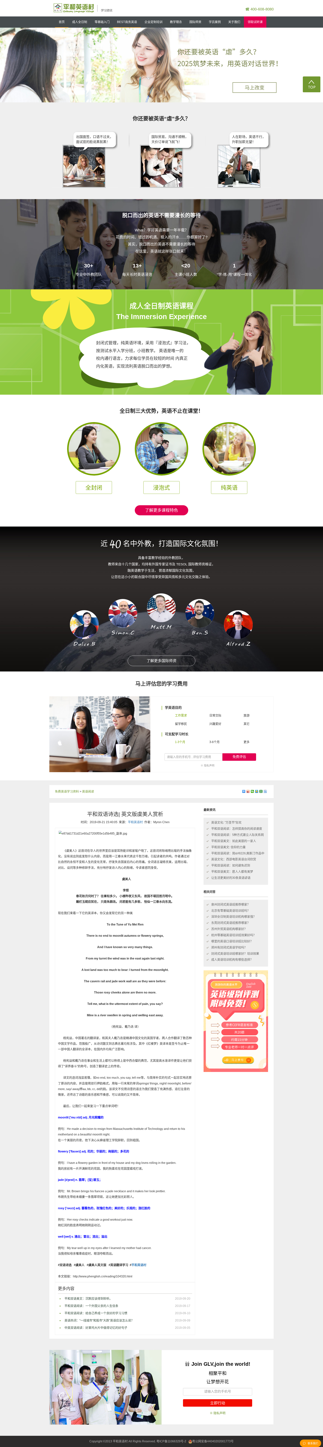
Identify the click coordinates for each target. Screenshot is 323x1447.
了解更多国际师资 (161, 661)
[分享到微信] (252, 791)
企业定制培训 (153, 22)
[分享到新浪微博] (248, 791)
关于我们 (234, 22)
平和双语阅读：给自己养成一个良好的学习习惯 (95, 1313)
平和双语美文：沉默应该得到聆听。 (88, 1298)
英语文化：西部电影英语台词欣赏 (233, 859)
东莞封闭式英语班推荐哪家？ (230, 922)
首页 (62, 22)
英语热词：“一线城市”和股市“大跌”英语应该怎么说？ (99, 1320)
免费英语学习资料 (67, 791)
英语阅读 (88, 791)
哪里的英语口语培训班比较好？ (232, 941)
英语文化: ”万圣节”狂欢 (226, 822)
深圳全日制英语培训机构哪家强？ (233, 916)
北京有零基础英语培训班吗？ (230, 910)
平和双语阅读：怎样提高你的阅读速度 (236, 828)
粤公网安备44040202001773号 (213, 1441)
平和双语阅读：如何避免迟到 (230, 865)
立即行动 (217, 1403)
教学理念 (176, 22)
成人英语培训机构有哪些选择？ (232, 959)
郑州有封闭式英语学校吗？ (229, 947)
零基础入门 (102, 22)
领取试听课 (255, 22)
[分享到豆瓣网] (261, 791)
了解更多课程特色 (161, 510)
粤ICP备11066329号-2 (171, 1441)
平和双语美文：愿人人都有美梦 (232, 871)
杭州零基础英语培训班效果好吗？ (233, 935)
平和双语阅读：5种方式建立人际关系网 (237, 834)
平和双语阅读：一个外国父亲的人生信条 (91, 1305)
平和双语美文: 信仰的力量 (228, 847)
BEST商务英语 (127, 22)
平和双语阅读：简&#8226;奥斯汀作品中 (237, 853)
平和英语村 (135, 822)
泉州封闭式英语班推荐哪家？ (230, 904)
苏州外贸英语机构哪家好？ (229, 929)
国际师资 (195, 22)
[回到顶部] (311, 84)
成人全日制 (79, 22)
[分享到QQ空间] (256, 791)
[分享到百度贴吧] (265, 791)
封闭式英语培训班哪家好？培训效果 (235, 953)
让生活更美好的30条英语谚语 (230, 877)
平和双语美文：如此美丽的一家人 (233, 841)
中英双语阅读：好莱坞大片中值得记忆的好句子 (95, 1327)
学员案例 (215, 22)
